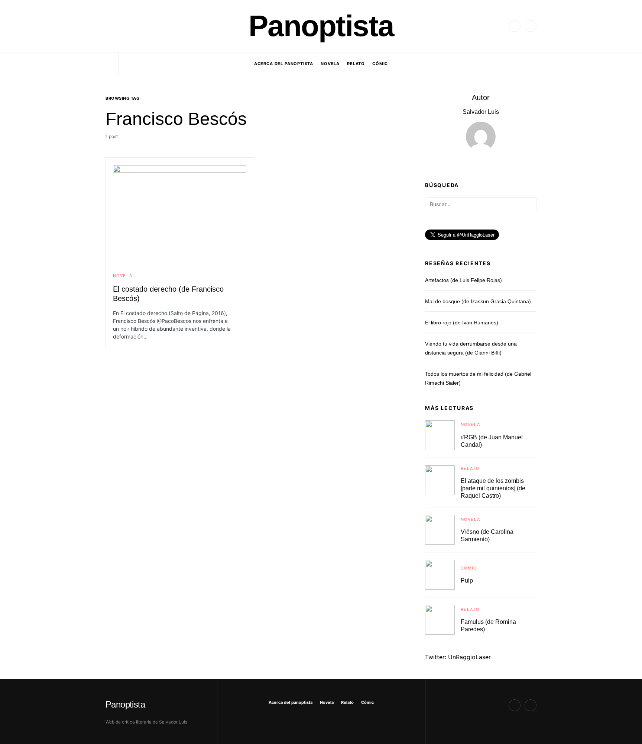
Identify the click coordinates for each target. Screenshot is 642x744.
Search (530, 204)
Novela (122, 275)
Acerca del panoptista (290, 702)
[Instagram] (530, 26)
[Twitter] (515, 26)
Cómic (469, 568)
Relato (470, 468)
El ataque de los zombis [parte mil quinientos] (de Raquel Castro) (493, 488)
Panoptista (321, 25)
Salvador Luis (481, 112)
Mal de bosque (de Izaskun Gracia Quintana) (478, 301)
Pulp (467, 580)
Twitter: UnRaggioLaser (458, 657)
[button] (108, 26)
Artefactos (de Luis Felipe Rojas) (463, 280)
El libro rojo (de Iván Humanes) (461, 323)
